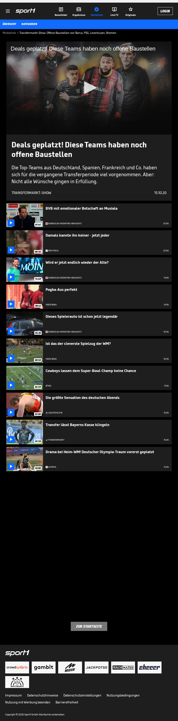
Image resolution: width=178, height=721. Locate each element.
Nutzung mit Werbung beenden (27, 702)
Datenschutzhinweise (42, 695)
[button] (89, 87)
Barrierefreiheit (67, 702)
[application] (89, 88)
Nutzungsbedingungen (123, 695)
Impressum (13, 695)
